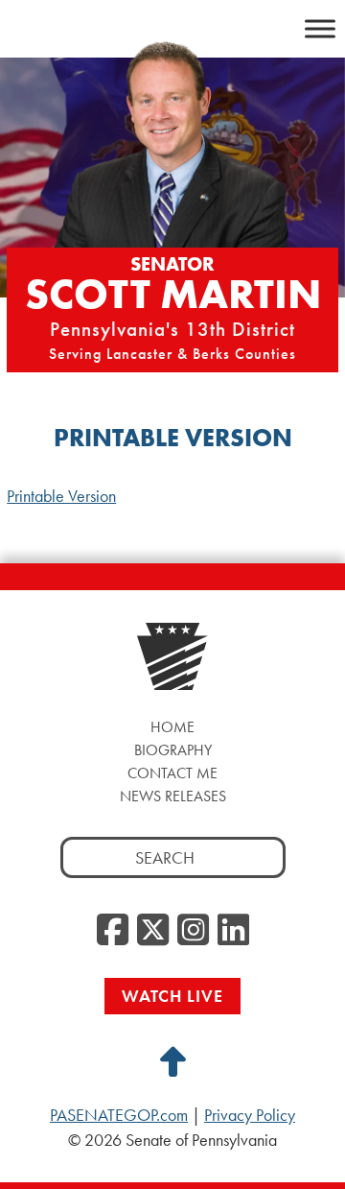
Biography (173, 750)
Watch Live (172, 996)
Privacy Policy (249, 1115)
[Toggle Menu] (320, 28)
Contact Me (172, 773)
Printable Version (61, 496)
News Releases (173, 796)
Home (172, 727)
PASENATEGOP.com (119, 1115)
